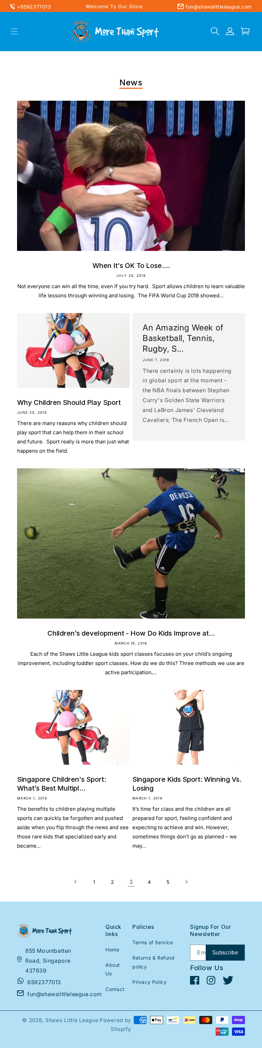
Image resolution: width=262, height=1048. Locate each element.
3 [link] (131, 881)
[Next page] (186, 881)
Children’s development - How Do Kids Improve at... (131, 633)
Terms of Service (152, 942)
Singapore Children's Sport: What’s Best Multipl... (61, 783)
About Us (112, 969)
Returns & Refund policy (153, 962)
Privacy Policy (149, 982)
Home (112, 949)
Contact (115, 989)
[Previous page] (75, 881)
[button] (14, 31)
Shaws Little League (71, 1020)
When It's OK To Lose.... (131, 265)
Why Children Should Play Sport (69, 402)
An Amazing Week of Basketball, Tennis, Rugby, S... (183, 338)
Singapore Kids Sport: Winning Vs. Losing (187, 783)
